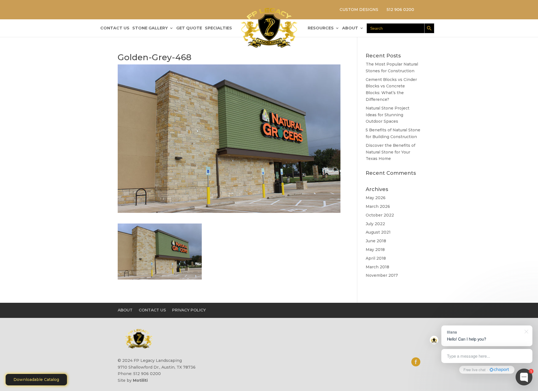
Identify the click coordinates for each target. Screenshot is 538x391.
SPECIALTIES (218, 28)
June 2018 (376, 240)
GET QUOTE (189, 28)
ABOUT (350, 28)
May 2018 (375, 249)
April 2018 (376, 258)
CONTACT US (114, 28)
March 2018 (377, 266)
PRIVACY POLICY (189, 310)
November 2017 (382, 275)
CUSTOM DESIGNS (359, 9)
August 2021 (378, 232)
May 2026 (376, 197)
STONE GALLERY (150, 28)
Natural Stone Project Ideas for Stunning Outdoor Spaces (387, 115)
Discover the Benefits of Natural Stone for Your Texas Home (390, 152)
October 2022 (380, 215)
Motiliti (140, 380)
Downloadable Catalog (36, 379)
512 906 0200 (400, 9)
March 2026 (378, 206)
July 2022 (375, 223)
